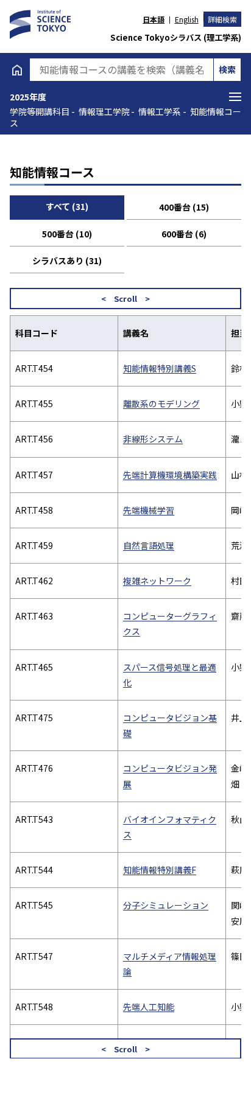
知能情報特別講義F (159, 870)
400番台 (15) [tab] (184, 207)
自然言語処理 (148, 545)
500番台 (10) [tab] (67, 234)
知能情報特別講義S (159, 368)
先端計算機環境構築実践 (170, 475)
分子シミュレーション (165, 905)
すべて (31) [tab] (67, 206)
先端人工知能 (148, 1007)
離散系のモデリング (161, 403)
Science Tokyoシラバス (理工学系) (175, 37)
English (186, 19)
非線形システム (153, 439)
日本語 (153, 19)
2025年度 (28, 97)
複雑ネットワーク (157, 581)
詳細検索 (222, 19)
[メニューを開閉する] (235, 96)
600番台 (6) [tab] (184, 234)
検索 (227, 69)
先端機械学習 (148, 510)
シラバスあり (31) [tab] (67, 260)
